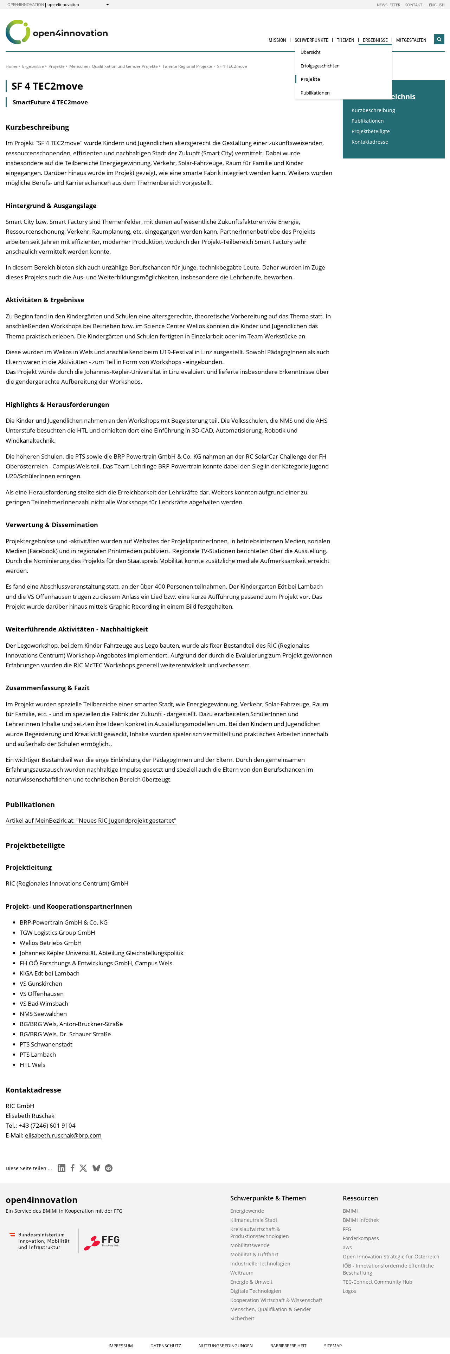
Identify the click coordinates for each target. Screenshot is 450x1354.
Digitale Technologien (255, 1291)
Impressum (121, 1346)
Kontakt (413, 4)
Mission (277, 40)
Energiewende (247, 1210)
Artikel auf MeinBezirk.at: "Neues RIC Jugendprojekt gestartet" (91, 820)
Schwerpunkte (311, 40)
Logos (349, 1291)
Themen (345, 40)
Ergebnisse (375, 40)
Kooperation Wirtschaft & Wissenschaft (276, 1300)
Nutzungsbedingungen (226, 1346)
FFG (347, 1229)
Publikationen (315, 93)
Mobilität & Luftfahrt (254, 1254)
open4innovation (25, 4)
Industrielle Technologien (260, 1263)
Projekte (310, 79)
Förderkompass (361, 1238)
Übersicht (311, 52)
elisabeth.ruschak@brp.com (63, 1135)
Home (12, 66)
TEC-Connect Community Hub (377, 1281)
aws (347, 1247)
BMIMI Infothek (361, 1220)
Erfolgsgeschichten (320, 66)
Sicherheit (242, 1318)
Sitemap (333, 1346)
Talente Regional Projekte (187, 66)
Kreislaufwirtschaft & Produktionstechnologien (259, 1232)
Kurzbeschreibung (373, 110)
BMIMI (350, 1210)
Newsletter (388, 4)
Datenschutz (165, 1346)
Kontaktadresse (370, 141)
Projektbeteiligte (371, 131)
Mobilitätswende (250, 1245)
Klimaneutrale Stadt (253, 1220)
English (437, 4)
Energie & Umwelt (251, 1281)
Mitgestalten (411, 40)
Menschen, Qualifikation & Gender (270, 1309)
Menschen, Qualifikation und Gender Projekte (113, 66)
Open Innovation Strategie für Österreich (391, 1256)
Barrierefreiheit (288, 1346)
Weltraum (241, 1272)
